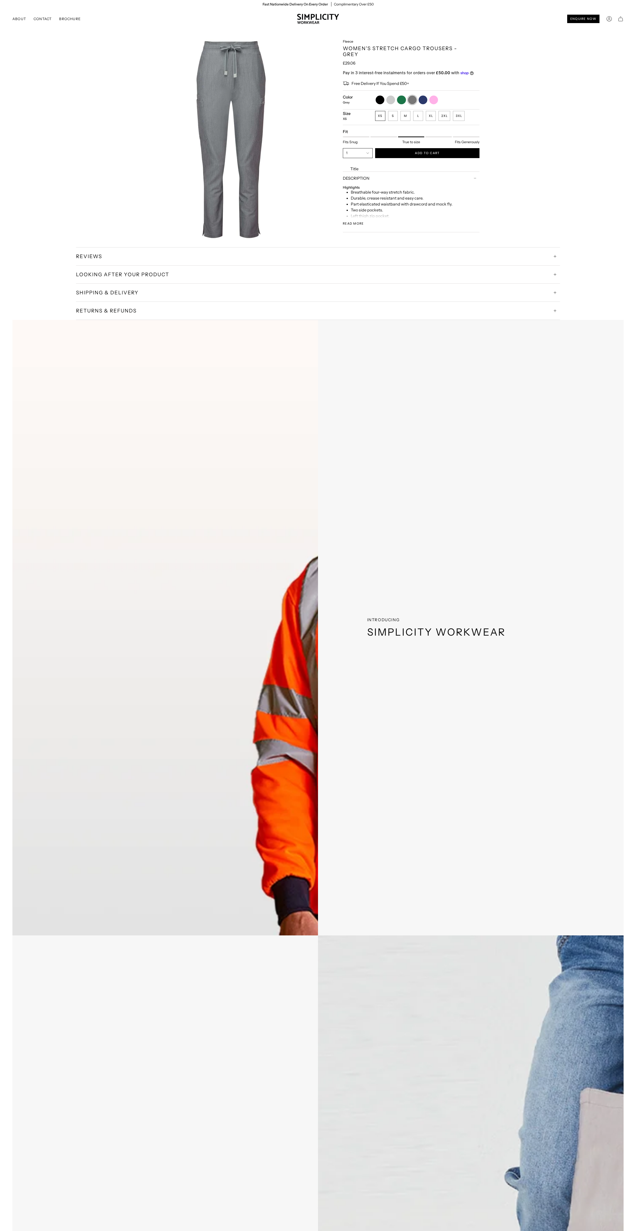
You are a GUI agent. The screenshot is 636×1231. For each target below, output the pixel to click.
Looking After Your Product (122, 274)
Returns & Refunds (106, 311)
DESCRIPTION (356, 178)
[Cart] (620, 19)
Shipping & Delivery (107, 293)
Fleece (348, 41)
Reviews (89, 256)
